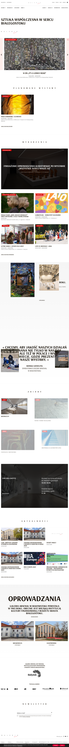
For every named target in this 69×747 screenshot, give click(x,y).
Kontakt (64, 2)
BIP (39, 742)
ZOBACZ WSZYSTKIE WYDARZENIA (7, 254)
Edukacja (50, 7)
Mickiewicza (3, 2)
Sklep (61, 2)
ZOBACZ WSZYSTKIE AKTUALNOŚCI (7, 577)
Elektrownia (9, 2)
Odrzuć (62, 745)
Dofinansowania (19, 742)
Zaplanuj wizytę (64, 7)
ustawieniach (20, 745)
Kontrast (67, 2)
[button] (1, 54)
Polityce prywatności (26, 716)
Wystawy (3, 7)
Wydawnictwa (57, 7)
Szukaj (53, 2)
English (57, 2)
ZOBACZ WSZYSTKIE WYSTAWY (6, 126)
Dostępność (34, 742)
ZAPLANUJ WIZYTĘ (5, 493)
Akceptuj (55, 745)
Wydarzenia (9, 7)
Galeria (43, 7)
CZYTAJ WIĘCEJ (42, 300)
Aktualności (16, 7)
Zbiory (22, 7)
